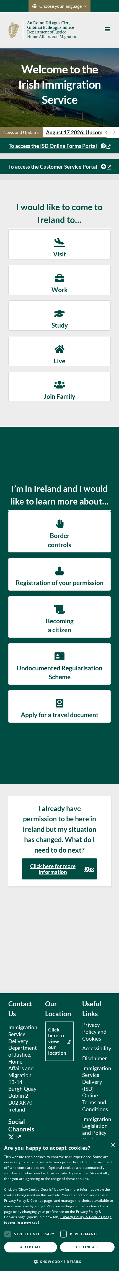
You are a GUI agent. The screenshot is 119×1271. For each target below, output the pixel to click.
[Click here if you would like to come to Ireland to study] (59, 315)
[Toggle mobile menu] (108, 29)
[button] (59, 1261)
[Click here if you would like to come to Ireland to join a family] (59, 387)
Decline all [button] (87, 1247)
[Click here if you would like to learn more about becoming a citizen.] (59, 617)
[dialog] (59, 1205)
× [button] (113, 1145)
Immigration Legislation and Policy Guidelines (95, 1129)
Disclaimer (94, 1058)
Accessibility (95, 1048)
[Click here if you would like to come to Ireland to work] (59, 280)
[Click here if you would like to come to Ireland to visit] (59, 244)
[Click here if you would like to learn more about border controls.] (59, 531)
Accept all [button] (30, 1247)
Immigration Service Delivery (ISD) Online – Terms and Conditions (95, 1088)
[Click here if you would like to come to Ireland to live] (59, 351)
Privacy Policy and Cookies (94, 1031)
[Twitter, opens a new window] (14, 1137)
